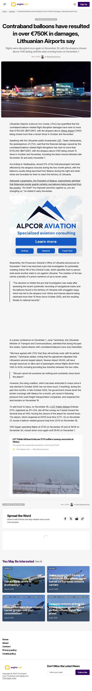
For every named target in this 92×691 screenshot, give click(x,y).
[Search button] (75, 4)
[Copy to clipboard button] (82, 518)
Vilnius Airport (68, 130)
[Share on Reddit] (76, 518)
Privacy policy (9, 650)
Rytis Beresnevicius (53, 57)
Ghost (22, 676)
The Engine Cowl (9, 678)
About (5, 643)
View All (38, 561)
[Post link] (23, 579)
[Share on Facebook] (65, 518)
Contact (6, 646)
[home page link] (19, 4)
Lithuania (12, 11)
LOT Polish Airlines (60, 406)
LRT (59, 140)
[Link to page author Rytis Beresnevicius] (42, 57)
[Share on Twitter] (71, 518)
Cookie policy (9, 653)
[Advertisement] (46, 321)
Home (4, 11)
